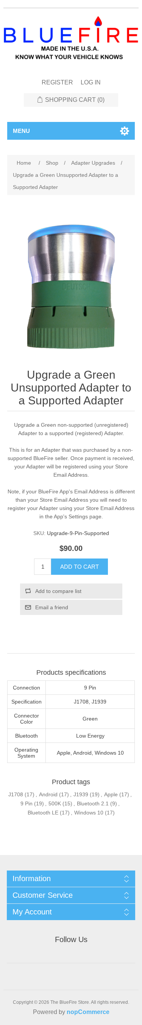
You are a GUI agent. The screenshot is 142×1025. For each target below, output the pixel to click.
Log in (91, 82)
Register (57, 82)
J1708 (15, 794)
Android (48, 794)
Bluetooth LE (43, 813)
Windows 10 (88, 813)
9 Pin (26, 803)
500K (54, 803)
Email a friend (51, 607)
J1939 (80, 794)
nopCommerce (88, 1012)
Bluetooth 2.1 (93, 803)
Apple (111, 794)
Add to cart (79, 566)
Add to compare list (58, 591)
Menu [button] (21, 131)
